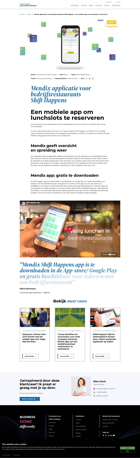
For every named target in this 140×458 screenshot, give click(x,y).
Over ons (52, 432)
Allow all (127, 448)
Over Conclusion (81, 429)
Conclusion (108, 2)
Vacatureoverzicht (108, 423)
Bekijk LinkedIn (102, 396)
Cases (29, 14)
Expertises (52, 422)
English (4, 441)
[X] (86, 79)
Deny (127, 451)
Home (22, 14)
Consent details (6, 455)
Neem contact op (28, 399)
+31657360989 (102, 392)
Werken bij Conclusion (110, 419)
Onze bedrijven (81, 426)
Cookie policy (16, 455)
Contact (118, 2)
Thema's (51, 426)
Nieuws (51, 436)
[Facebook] (93, 79)
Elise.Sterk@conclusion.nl (106, 389)
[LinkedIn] (90, 79)
